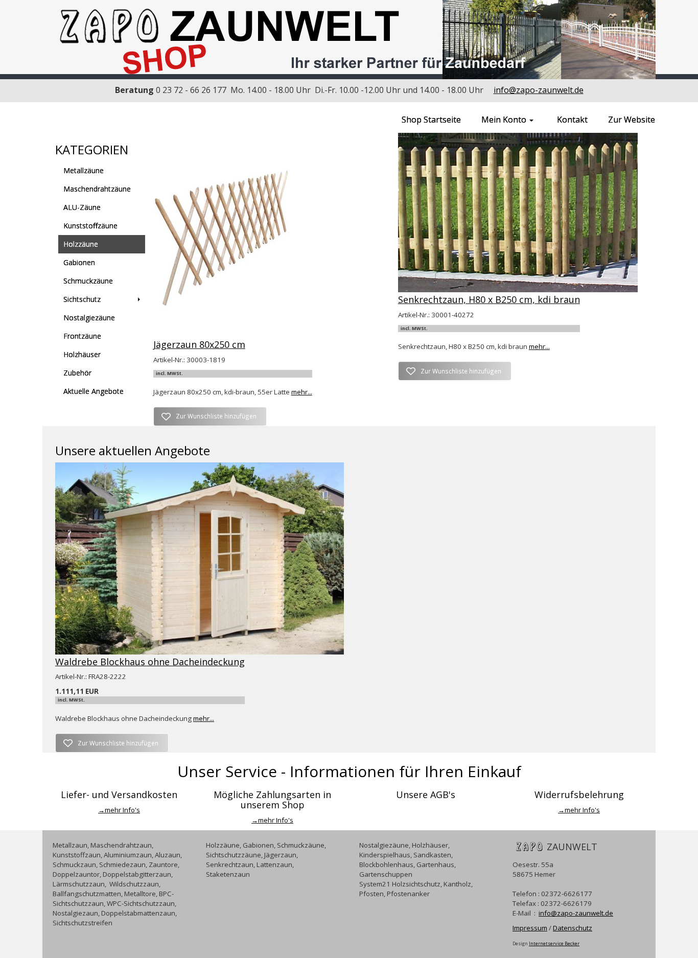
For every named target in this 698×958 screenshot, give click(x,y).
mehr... (301, 391)
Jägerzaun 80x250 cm (199, 344)
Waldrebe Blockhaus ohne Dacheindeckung (150, 662)
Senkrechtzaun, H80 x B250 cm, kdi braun (489, 299)
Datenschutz (572, 927)
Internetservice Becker (554, 943)
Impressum (530, 927)
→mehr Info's (119, 809)
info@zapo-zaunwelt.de (539, 90)
